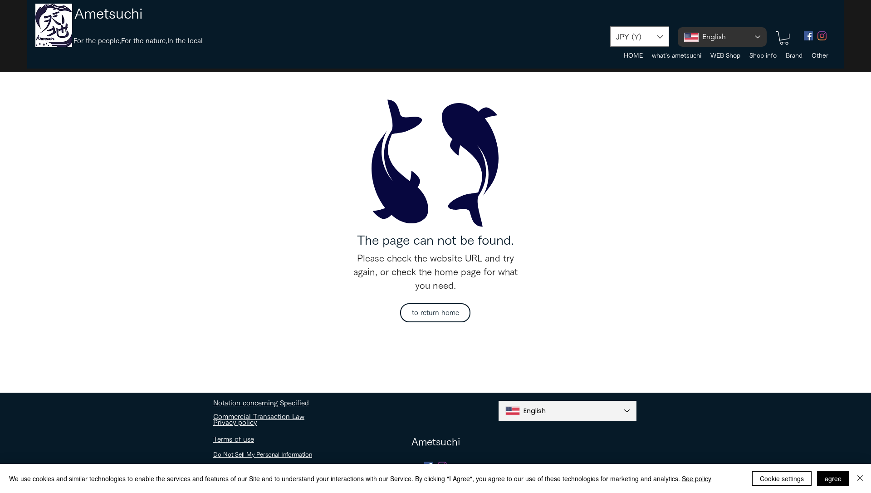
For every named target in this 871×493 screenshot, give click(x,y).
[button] (639, 36)
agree (833, 478)
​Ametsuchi (108, 13)
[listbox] (639, 36)
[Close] (860, 478)
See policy (696, 478)
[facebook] (808, 35)
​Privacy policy (235, 422)
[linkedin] (822, 35)
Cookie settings (782, 478)
